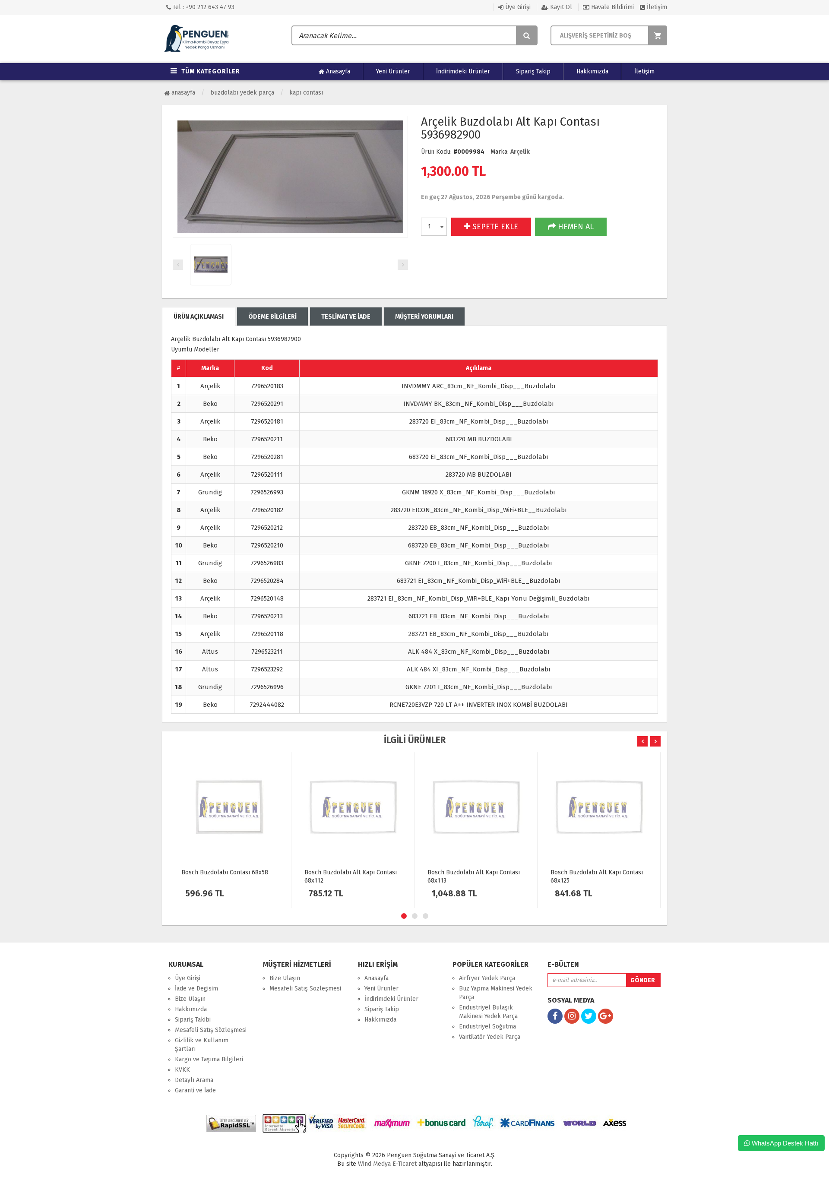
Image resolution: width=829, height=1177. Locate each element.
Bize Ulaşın (190, 999)
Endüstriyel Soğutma (487, 1026)
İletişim (656, 7)
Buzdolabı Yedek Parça (242, 92)
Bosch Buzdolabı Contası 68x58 (224, 872)
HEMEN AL (575, 226)
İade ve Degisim (196, 988)
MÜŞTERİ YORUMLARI (424, 316)
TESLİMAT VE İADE (345, 316)
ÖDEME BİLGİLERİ (272, 316)
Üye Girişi (517, 7)
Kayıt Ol (560, 7)
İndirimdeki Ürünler (463, 71)
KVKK (182, 1069)
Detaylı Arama (194, 1080)
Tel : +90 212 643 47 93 (202, 7)
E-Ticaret (404, 1164)
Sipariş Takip (533, 71)
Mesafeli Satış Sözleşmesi (211, 1030)
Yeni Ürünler (393, 71)
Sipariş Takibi (193, 1019)
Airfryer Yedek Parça (487, 978)
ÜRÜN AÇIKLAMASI (199, 316)
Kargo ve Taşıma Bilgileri (209, 1059)
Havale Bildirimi (611, 7)
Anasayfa (337, 71)
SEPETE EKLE (494, 226)
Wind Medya (374, 1164)
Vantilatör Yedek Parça (489, 1037)
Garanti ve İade (195, 1090)
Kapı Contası (306, 92)
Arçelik (520, 151)
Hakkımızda (592, 71)
